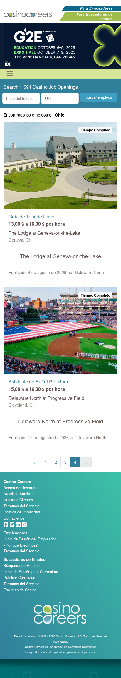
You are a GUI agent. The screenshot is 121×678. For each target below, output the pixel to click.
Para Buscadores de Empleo (95, 16)
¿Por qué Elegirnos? (21, 545)
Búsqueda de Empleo (22, 565)
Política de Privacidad (22, 512)
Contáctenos (14, 518)
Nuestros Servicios (19, 493)
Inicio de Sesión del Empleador (30, 539)
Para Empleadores (96, 8)
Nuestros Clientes (18, 499)
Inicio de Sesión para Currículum (31, 571)
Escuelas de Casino (20, 590)
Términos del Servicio (21, 505)
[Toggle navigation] (10, 73)
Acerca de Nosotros (20, 487)
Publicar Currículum (20, 577)
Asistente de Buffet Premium (38, 381)
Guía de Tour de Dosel (32, 216)
